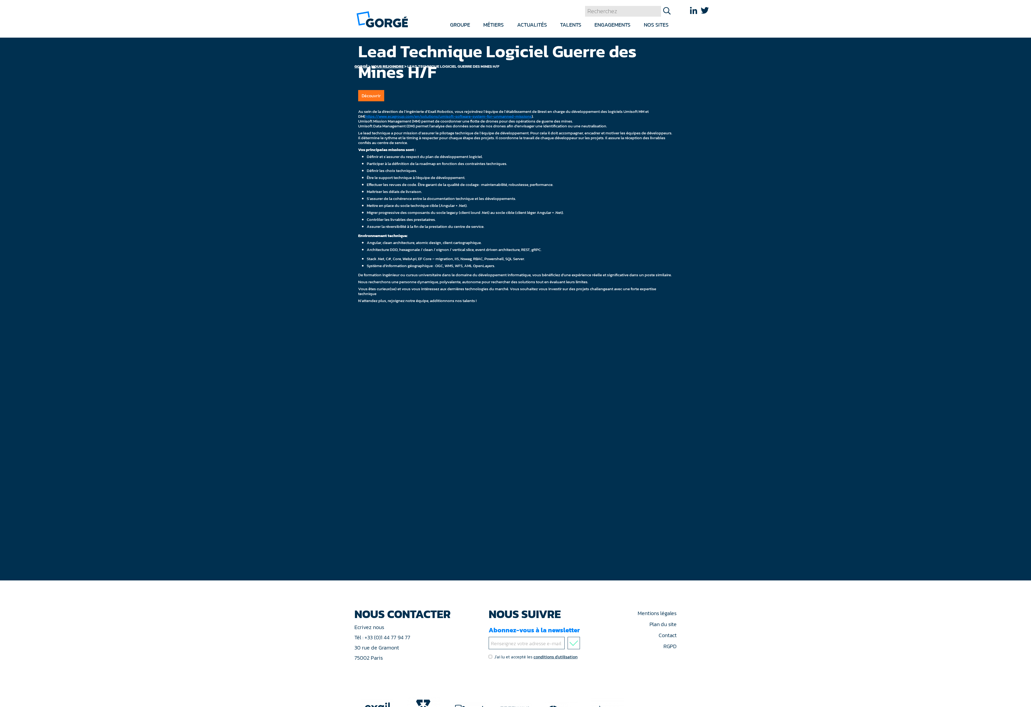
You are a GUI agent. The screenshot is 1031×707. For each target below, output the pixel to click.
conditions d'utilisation (555, 657)
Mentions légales (657, 613)
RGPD (670, 646)
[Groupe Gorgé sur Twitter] (705, 11)
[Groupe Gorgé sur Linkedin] (693, 11)
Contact (667, 635)
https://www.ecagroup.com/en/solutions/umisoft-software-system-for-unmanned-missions (448, 116)
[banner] (382, 19)
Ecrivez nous (370, 627)
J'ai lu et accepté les (536, 657)
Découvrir (371, 95)
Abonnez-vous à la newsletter (534, 630)
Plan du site (663, 624)
